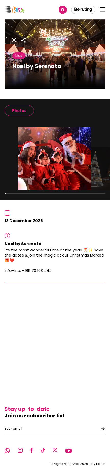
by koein (98, 463)
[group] (19, 110)
